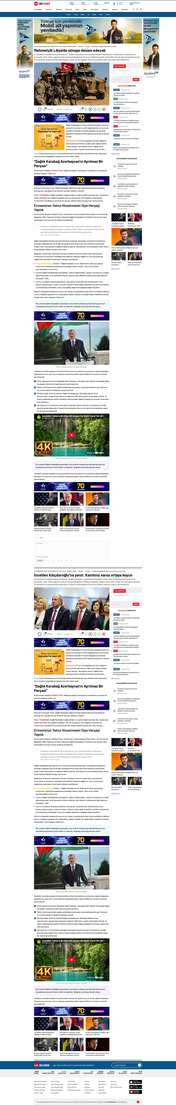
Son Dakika (38, 9)
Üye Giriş (113, 1081)
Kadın (85, 9)
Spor (77, 9)
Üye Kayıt (114, 1084)
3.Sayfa (68, 14)
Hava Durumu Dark (40, 1084)
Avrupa (76, 14)
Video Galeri (102, 1084)
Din (88, 14)
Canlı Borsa (71, 1081)
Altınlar (87, 1081)
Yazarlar (114, 9)
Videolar (105, 9)
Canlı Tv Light (38, 1093)
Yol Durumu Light (39, 1087)
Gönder (40, 560)
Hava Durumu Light (40, 1081)
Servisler (49, 9)
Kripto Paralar (136, 1072)
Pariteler (110, 1072)
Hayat (101, 14)
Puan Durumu (88, 1072)
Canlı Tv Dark (55, 1081)
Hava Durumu (74, 1072)
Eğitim (94, 14)
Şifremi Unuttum (116, 1087)
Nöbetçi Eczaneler (57, 1090)
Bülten (82, 14)
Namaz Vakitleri (48, 1072)
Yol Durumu (122, 1072)
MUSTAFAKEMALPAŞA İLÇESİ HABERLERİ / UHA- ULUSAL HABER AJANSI (55, 46)
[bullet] (61, 560)
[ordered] (58, 560)
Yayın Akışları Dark (57, 1087)
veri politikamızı (111, 1102)
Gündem (59, 9)
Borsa (36, 1072)
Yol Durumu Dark (39, 1090)
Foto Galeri (94, 9)
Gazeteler (124, 9)
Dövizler (87, 1084)
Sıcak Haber (102, 1093)
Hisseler (100, 1072)
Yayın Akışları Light (57, 1084)
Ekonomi (68, 9)
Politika (108, 14)
